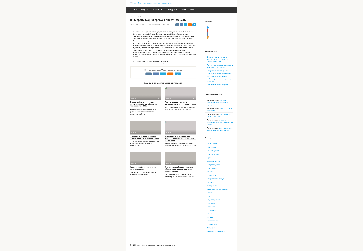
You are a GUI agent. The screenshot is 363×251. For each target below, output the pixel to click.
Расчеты (210, 217)
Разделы (144, 10)
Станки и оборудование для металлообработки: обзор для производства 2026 (143, 104)
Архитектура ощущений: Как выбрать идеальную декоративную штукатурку (180, 138)
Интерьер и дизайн (213, 165)
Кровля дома (211, 175)
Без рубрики (211, 147)
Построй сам (211, 210)
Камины (210, 172)
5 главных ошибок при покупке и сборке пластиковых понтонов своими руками (179, 169)
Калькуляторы (156, 10)
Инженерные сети (213, 161)
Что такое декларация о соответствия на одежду (217, 102)
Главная (134, 10)
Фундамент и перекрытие (216, 231)
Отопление (211, 203)
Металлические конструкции (217, 189)
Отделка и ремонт (213, 200)
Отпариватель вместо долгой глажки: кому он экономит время (144, 137)
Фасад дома (211, 228)
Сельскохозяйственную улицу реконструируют (143, 168)
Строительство (212, 224)
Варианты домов (213, 151)
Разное (192, 10)
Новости (183, 10)
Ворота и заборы (213, 154)
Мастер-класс (212, 186)
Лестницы (210, 182)
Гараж (209, 158)
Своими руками (171, 10)
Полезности (211, 207)
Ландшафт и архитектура (216, 179)
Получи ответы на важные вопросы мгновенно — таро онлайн (180, 103)
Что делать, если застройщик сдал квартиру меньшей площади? (220, 122)
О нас (209, 196)
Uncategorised (212, 144)
